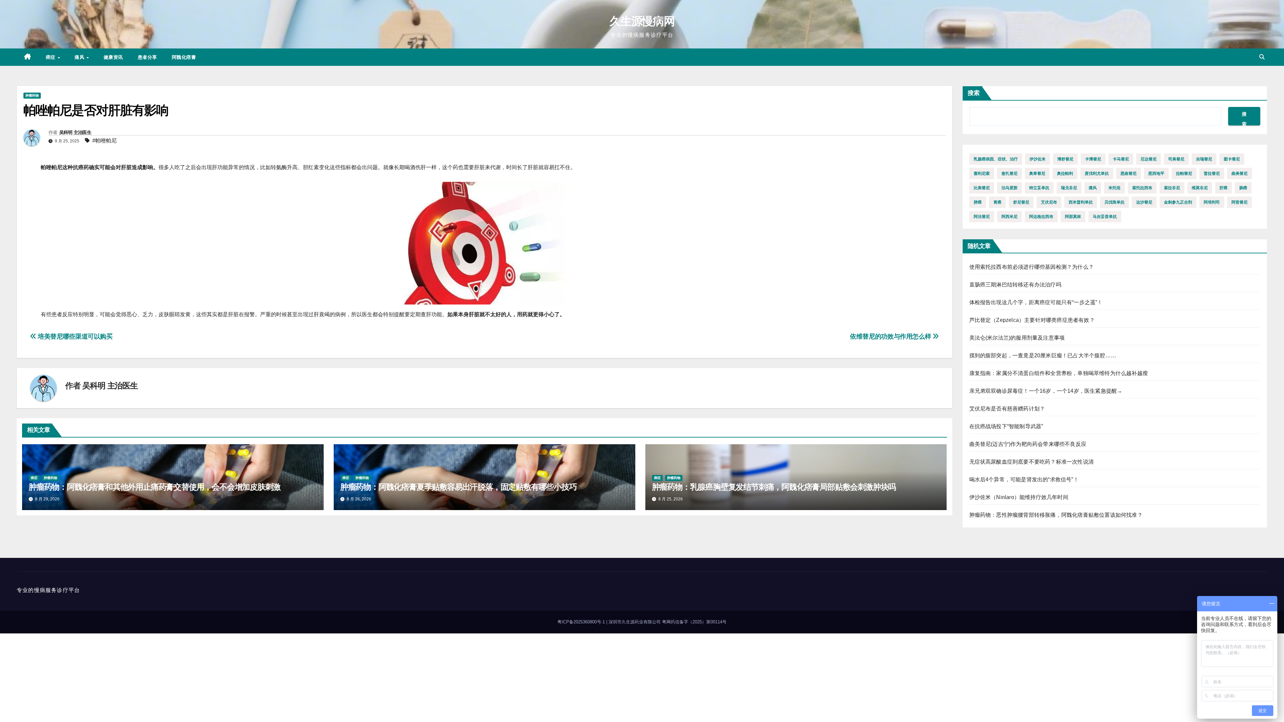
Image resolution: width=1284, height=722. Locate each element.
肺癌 (978, 202)
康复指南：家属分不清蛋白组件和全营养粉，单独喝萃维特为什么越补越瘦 (1058, 373)
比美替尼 (982, 188)
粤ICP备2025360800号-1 (581, 621)
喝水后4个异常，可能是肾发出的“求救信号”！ (1024, 479)
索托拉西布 (1142, 188)
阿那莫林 (1073, 216)
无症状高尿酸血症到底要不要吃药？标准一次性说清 (1031, 462)
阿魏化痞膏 (184, 57)
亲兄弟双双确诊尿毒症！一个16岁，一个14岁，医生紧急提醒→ (1045, 391)
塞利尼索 (982, 173)
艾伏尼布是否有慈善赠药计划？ (1007, 408)
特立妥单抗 (1039, 188)
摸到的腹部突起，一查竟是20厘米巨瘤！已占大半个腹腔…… (1042, 355)
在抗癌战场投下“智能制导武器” (1006, 426)
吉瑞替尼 (1204, 159)
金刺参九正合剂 (1178, 202)
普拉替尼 (1212, 173)
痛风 (80, 57)
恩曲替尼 (1128, 173)
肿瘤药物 (32, 95)
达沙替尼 (1144, 202)
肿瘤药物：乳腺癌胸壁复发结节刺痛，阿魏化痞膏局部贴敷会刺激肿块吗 (774, 487)
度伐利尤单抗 (1097, 173)
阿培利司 (1212, 202)
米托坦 (1114, 188)
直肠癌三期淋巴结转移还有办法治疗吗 (1015, 284)
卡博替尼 (1093, 159)
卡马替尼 (1121, 159)
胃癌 (997, 202)
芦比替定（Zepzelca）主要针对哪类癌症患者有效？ (1032, 320)
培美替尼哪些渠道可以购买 (74, 336)
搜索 (974, 93)
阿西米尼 (1009, 216)
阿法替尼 (982, 216)
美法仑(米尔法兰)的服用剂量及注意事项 (1017, 338)
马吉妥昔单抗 (1105, 216)
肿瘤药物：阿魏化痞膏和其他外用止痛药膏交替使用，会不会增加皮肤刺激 (154, 487)
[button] (1262, 57)
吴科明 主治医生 (75, 132)
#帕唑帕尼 (104, 140)
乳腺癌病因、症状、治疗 (996, 159)
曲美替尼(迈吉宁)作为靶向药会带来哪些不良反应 (1028, 444)
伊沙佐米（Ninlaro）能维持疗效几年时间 (1018, 497)
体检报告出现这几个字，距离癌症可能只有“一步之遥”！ (1036, 302)
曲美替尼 (1240, 173)
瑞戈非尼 (1069, 188)
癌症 (51, 57)
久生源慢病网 (642, 21)
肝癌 (1223, 188)
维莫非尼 (1200, 188)
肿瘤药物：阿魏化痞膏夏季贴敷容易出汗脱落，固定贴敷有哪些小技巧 (458, 487)
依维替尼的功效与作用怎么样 (891, 336)
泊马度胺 (1009, 188)
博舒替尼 (1065, 159)
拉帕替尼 (1184, 173)
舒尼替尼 (1021, 202)
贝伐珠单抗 (1114, 202)
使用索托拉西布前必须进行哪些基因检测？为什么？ (1031, 267)
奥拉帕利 (1065, 173)
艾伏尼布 (1049, 202)
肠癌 (1243, 188)
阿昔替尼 (1240, 202)
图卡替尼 (1232, 159)
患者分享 (147, 57)
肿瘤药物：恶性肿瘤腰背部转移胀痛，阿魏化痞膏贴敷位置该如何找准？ (1056, 515)
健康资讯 (113, 57)
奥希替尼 (1037, 173)
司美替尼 (1176, 159)
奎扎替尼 (1009, 173)
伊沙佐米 (1038, 159)
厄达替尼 (1149, 159)
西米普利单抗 (1081, 202)
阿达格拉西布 (1041, 216)
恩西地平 (1156, 173)
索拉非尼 (1172, 188)
